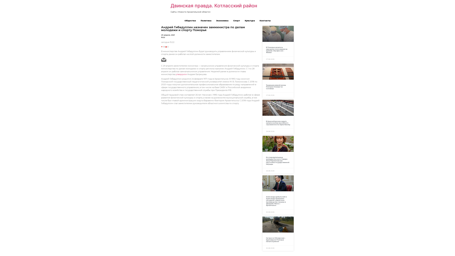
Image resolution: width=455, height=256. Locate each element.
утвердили (181, 74)
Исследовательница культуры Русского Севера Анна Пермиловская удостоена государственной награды (277, 160)
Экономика (222, 21)
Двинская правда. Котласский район (214, 6)
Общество (190, 21)
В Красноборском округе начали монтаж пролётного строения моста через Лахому (278, 123)
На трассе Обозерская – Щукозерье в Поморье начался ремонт (275, 239)
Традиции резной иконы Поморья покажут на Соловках (276, 86)
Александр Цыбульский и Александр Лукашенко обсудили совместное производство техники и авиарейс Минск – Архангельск (276, 201)
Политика (206, 21)
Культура (250, 21)
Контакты (265, 21)
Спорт (236, 21)
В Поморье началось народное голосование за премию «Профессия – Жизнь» (276, 49)
